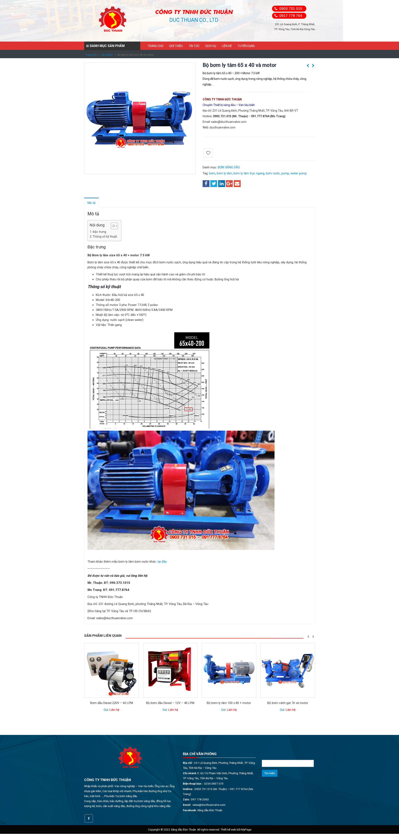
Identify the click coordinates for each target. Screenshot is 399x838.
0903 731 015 (290, 8)
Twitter (213, 183)
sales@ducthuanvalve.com (228, 121)
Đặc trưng (99, 231)
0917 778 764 (290, 16)
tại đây (162, 561)
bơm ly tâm (224, 173)
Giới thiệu (176, 46)
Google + (229, 183)
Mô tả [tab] (91, 203)
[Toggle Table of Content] (112, 225)
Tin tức (194, 46)
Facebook (206, 183)
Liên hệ (227, 46)
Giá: (111, 710)
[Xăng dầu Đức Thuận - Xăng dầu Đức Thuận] (113, 20)
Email (237, 183)
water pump (299, 173)
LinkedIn (221, 183)
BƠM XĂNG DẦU (229, 167)
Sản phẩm (107, 54)
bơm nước (273, 173)
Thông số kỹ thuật (105, 236)
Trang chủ (155, 46)
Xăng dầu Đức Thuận (209, 810)
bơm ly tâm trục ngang (249, 173)
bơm (212, 173)
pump (285, 173)
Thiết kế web (228, 829)
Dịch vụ (210, 46)
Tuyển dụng (246, 46)
